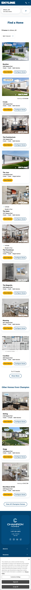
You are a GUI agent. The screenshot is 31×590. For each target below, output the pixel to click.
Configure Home (20, 72)
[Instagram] (14, 539)
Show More (15, 376)
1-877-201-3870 (15, 531)
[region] (15, 573)
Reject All (15, 582)
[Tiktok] (21, 539)
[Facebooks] (10, 539)
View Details (8, 72)
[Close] (29, 559)
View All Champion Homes (15, 504)
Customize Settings (15, 577)
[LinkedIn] (17, 539)
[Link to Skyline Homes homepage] (8, 3)
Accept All (15, 586)
